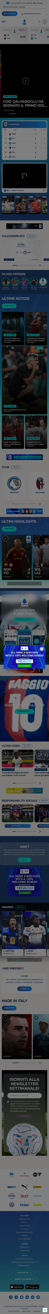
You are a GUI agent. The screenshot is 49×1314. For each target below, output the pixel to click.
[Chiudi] (42, 649)
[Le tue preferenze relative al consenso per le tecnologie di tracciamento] (45, 1310)
